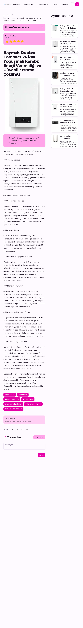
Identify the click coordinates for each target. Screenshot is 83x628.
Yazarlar (55, 4)
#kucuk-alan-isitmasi (13, 409)
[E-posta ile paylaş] (22, 429)
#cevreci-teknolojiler (13, 404)
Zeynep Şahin (11, 418)
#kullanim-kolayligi (33, 404)
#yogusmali (9, 395)
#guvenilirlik (28, 399)
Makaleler (16, 4)
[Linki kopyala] (27, 429)
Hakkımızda (43, 4)
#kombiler (23, 395)
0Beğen (40, 437)
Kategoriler (28, 4)
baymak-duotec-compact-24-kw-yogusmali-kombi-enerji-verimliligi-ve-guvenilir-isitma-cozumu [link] (22, 19)
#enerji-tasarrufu (12, 399)
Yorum (41, 455)
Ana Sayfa (7, 15)
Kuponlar (65, 4)
